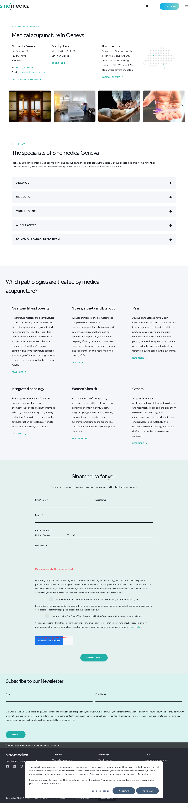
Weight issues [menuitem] (105, 760)
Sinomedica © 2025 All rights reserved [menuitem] (22, 798)
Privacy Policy (135, 627)
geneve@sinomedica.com (31, 72)
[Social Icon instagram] (21, 766)
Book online (169, 6)
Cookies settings (100, 790)
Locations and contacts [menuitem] (156, 760)
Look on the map (111, 77)
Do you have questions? (25, 79)
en (154, 6)
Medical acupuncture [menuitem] (62, 760)
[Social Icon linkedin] (14, 766)
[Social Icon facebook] (8, 766)
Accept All (124, 790)
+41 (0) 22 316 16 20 (26, 67)
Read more (17, 372)
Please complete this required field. (54, 569)
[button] (11, 106)
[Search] (147, 6)
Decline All (147, 790)
